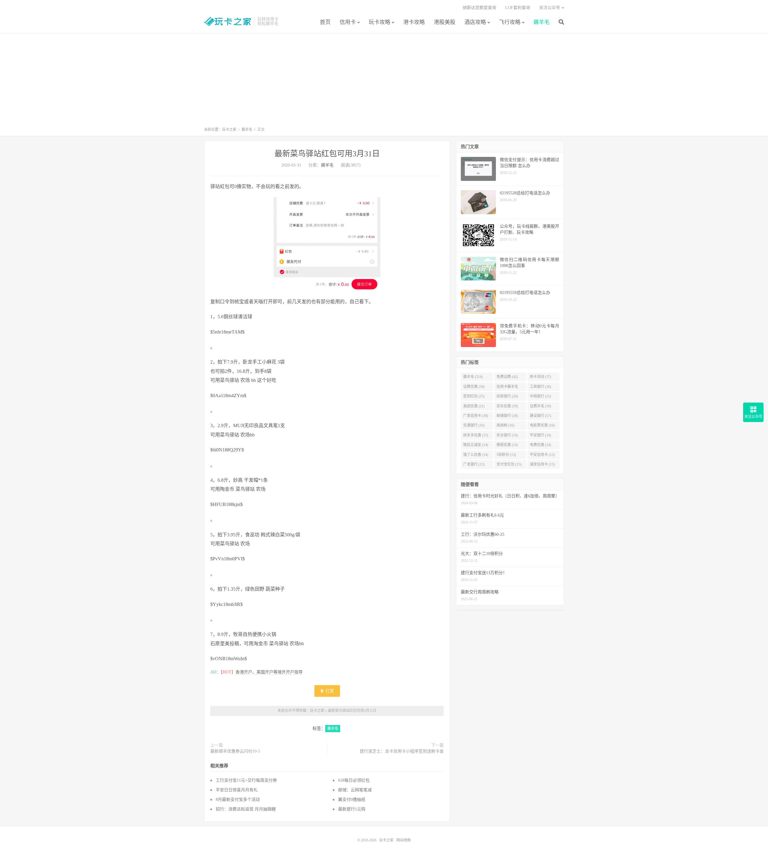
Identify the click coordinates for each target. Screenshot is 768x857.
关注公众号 (549, 7)
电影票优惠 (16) (542, 425)
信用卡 (348, 22)
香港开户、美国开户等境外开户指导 (269, 672)
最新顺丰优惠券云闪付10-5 (235, 751)
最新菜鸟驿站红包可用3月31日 (327, 153)
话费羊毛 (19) (540, 406)
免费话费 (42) (507, 377)
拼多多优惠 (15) (475, 435)
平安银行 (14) (540, 435)
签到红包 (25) (473, 396)
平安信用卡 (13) (542, 455)
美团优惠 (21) (473, 406)
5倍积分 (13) (506, 455)
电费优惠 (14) (540, 445)
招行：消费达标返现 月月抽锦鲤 (246, 809)
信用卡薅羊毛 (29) (507, 388)
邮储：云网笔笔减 (356, 790)
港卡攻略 (414, 22)
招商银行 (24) (507, 396)
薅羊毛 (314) (473, 377)
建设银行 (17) (540, 416)
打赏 (329, 691)
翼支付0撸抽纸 (351, 799)
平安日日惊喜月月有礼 (237, 790)
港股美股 (444, 22)
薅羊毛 (541, 22)
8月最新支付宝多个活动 (238, 799)
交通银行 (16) (473, 425)
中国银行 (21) (540, 396)
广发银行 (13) (473, 464)
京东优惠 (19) (507, 406)
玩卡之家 (227, 21)
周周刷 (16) (505, 425)
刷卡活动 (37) (540, 377)
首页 (325, 22)
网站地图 (403, 840)
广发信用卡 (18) (475, 416)
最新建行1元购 (351, 809)
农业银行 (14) (507, 435)
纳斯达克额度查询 (479, 7)
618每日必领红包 (354, 780)
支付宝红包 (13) (508, 464)
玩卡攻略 (379, 22)
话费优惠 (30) (473, 387)
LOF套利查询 (517, 7)
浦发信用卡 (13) (542, 464)
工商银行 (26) (540, 387)
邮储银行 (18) (507, 416)
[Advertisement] (384, 83)
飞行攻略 (509, 22)
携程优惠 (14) (507, 445)
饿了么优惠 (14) (475, 455)
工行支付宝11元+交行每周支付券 (246, 780)
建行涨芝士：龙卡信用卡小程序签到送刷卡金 (402, 751)
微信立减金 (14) (475, 445)
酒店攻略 (475, 22)
